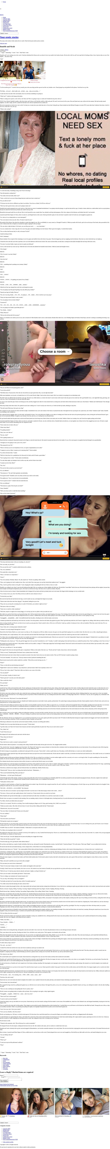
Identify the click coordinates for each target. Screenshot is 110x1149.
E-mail (3, 1077)
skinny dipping (6, 1066)
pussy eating (6, 1065)
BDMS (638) (6, 21)
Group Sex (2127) (7, 25)
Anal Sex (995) (6, 20)
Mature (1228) (6, 29)
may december (6, 1062)
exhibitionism (6, 1059)
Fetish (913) (6, 22)
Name (2, 1075)
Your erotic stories (9, 37)
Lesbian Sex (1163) (7, 28)
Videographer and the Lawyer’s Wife (9, 1085)
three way (5, 1067)
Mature (6, 49)
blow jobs (5, 1058)
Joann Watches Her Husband (7, 1084)
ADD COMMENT (4, 1081)
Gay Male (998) (7, 24)
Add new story (6, 18)
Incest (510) (6, 26)
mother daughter (7, 1063)
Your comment (4, 1080)
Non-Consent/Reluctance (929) (10, 30)
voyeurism (5, 1069)
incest (4, 1061)
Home (4, 1)
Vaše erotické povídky (8, 1142)
